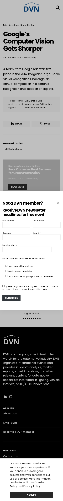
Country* (37, 232)
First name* (8, 220)
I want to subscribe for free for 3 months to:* (23, 258)
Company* (8, 232)
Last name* (38, 220)
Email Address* (10, 245)
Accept (31, 495)
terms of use (48, 286)
